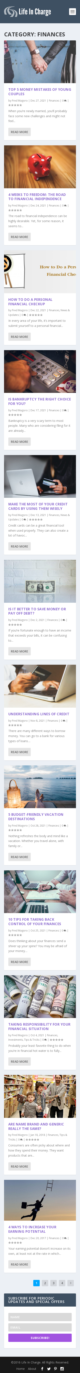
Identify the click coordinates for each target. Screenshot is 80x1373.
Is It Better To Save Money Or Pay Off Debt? (37, 611)
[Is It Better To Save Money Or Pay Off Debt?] (40, 581)
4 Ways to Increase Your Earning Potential (32, 1229)
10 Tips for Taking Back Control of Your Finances (34, 921)
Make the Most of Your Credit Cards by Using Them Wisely (38, 506)
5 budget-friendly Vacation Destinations (36, 816)
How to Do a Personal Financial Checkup (30, 301)
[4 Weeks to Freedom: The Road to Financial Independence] (40, 166)
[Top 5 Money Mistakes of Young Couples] (40, 61)
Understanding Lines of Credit (39, 714)
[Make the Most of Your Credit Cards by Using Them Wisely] (40, 476)
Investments (15, 1039)
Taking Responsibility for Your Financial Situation (39, 1026)
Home (20, 1369)
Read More (19, 132)
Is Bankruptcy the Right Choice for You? (39, 401)
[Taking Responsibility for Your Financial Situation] (40, 996)
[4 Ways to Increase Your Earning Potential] (40, 1200)
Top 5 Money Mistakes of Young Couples (39, 91)
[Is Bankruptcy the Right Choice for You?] (40, 371)
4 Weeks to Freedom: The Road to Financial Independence (37, 196)
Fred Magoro (20, 100)
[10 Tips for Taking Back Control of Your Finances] (40, 891)
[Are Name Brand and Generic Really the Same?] (40, 1096)
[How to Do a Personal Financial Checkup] (40, 271)
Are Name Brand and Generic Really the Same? (36, 1126)
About (32, 1369)
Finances (54, 100)
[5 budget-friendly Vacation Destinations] (40, 786)
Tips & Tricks (31, 1039)
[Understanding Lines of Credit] (40, 686)
